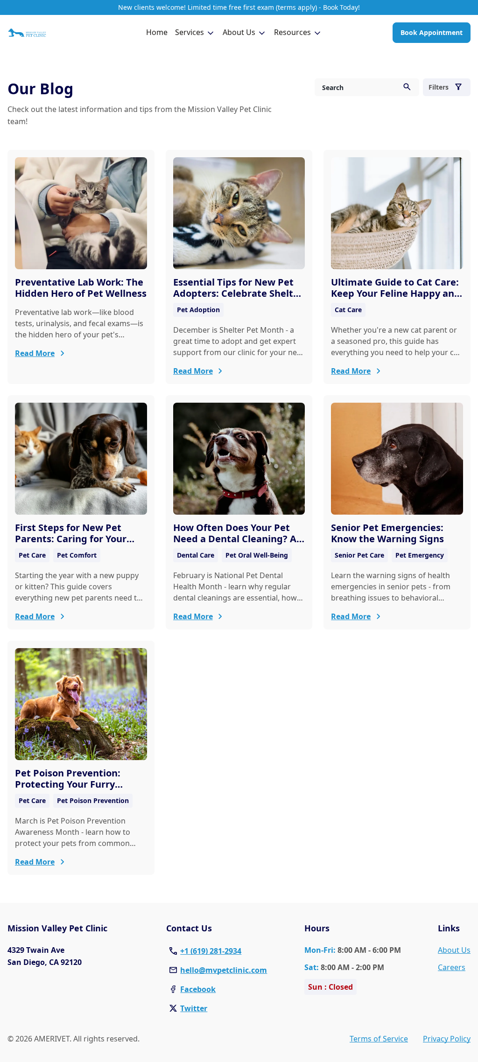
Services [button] (189, 32)
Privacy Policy (447, 1038)
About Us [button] (239, 32)
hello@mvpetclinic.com (223, 970)
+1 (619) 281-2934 (210, 951)
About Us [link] (454, 950)
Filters (439, 87)
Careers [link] (451, 967)
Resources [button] (292, 32)
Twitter (193, 1008)
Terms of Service (379, 1038)
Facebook (198, 989)
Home (157, 32)
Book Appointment (432, 32)
